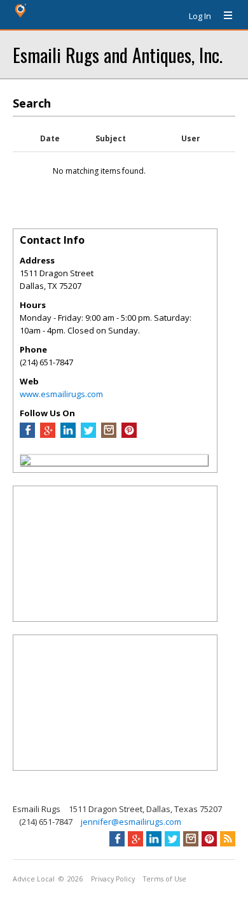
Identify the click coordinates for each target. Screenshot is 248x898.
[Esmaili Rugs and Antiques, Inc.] (25, 462)
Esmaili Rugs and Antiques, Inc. (118, 54)
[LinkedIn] (68, 434)
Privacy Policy (113, 878)
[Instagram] (108, 434)
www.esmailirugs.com (61, 394)
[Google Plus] (47, 434)
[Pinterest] (129, 434)
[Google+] (135, 838)
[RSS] (227, 838)
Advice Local (34, 878)
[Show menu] (223, 16)
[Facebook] (27, 434)
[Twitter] (88, 434)
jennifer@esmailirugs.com (131, 821)
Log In (200, 16)
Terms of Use (164, 878)
